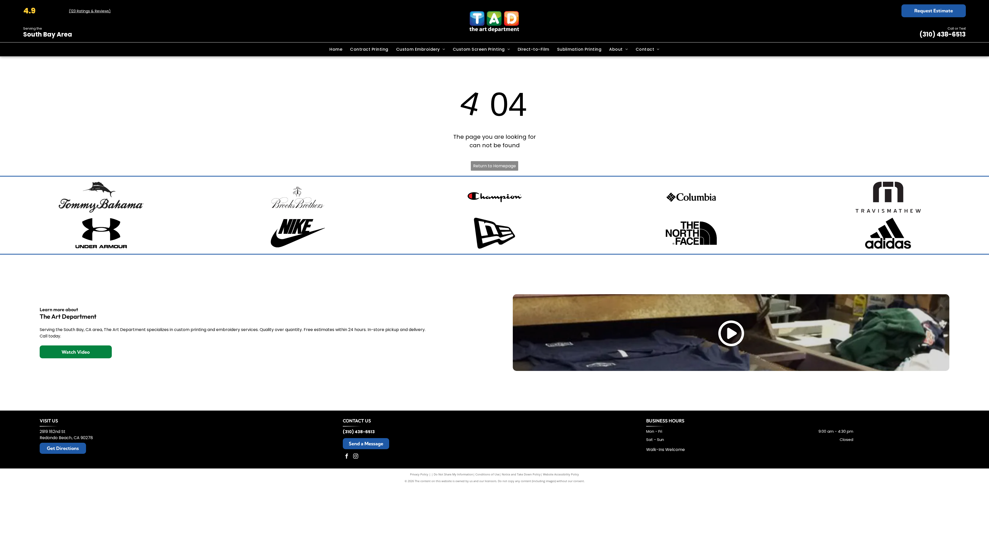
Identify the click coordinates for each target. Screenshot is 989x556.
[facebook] (347, 456)
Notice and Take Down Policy (521, 474)
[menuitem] (336, 49)
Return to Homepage (494, 166)
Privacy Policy (419, 474)
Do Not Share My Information (453, 474)
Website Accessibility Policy (561, 474)
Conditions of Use (487, 474)
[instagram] (356, 456)
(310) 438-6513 (942, 34)
